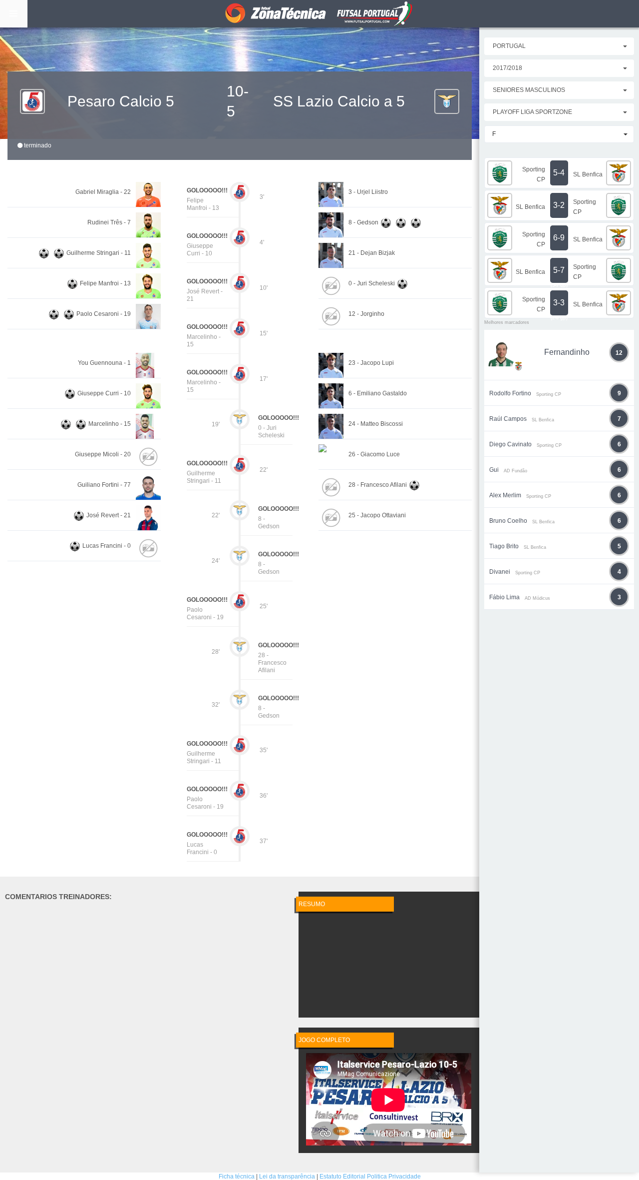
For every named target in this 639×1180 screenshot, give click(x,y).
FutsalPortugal (319, 13)
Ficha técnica (237, 1176)
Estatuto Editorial (342, 1176)
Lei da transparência (287, 1176)
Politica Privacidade (394, 1176)
